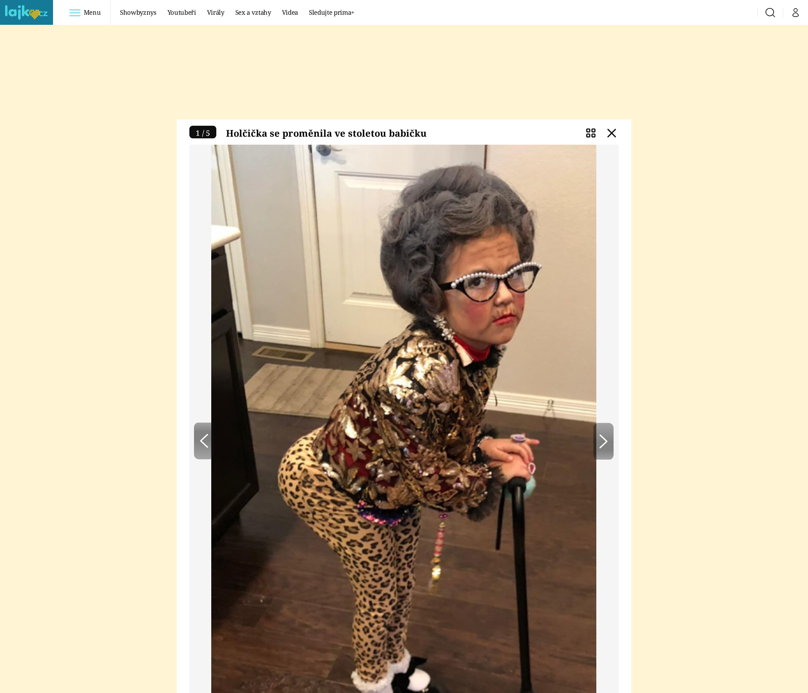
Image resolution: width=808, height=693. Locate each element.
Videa (290, 12)
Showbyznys (138, 12)
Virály (215, 12)
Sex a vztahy (253, 12)
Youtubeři (181, 12)
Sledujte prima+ (331, 12)
